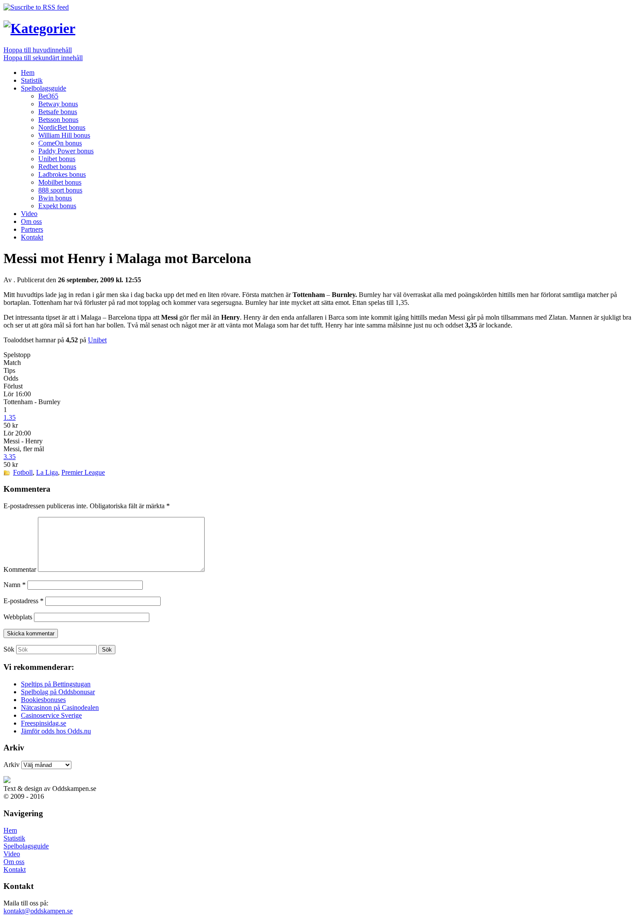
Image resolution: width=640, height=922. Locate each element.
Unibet (97, 340)
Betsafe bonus (57, 111)
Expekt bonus (57, 205)
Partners (32, 229)
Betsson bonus (58, 119)
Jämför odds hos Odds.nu (56, 731)
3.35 (9, 456)
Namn (14, 584)
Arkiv (11, 764)
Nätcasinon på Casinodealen (60, 707)
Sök (8, 649)
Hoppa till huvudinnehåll (37, 50)
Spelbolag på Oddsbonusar (58, 692)
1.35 (9, 417)
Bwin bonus (55, 198)
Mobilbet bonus (59, 182)
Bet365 (48, 96)
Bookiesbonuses (43, 699)
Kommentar (19, 569)
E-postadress (23, 601)
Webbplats (17, 617)
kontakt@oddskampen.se (38, 911)
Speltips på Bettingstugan (56, 684)
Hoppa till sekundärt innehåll (43, 57)
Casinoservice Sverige (51, 715)
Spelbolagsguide (43, 88)
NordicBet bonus (61, 127)
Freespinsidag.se (43, 723)
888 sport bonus (60, 190)
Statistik (32, 80)
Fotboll (23, 472)
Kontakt (32, 237)
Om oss (31, 221)
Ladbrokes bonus (62, 174)
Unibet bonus (56, 158)
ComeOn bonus (60, 143)
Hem (27, 72)
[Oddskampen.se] (39, 28)
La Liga (47, 472)
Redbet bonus (57, 166)
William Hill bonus (64, 135)
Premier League (83, 472)
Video (29, 213)
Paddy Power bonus (66, 151)
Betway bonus (58, 104)
